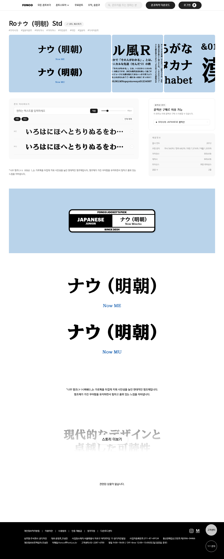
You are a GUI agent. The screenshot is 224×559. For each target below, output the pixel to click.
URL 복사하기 (75, 24)
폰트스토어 (61, 5)
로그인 (187, 5)
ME (17, 119)
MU (25, 119)
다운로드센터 (106, 531)
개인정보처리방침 (32, 531)
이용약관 (49, 531)
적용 (94, 111)
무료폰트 (79, 5)
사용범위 (62, 531)
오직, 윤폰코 (94, 5)
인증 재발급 (77, 531)
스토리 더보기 (112, 439)
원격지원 (91, 531)
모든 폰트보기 (44, 5)
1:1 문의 (211, 546)
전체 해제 (128, 119)
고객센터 (211, 530)
